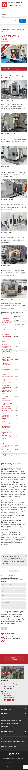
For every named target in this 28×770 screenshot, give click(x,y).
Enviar (23, 21)
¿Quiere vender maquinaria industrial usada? (10, 738)
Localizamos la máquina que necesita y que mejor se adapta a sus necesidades (14, 637)
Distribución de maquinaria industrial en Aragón (11, 720)
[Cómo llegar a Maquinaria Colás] (12, 667)
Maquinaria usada (5, 734)
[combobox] (4, 16)
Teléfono (4, 14)
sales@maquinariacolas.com (16, 541)
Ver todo (14, 571)
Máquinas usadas (6, 29)
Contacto (19, 766)
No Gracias (14, 21)
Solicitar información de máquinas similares (14, 69)
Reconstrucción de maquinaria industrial (9, 723)
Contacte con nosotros (9, 641)
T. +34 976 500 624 (8, 693)
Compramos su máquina (9, 633)
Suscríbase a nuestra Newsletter (14, 659)
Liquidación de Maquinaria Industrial (9, 746)
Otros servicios (4, 726)
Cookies (19, 762)
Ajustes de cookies (11, 766)
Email (3, 8)
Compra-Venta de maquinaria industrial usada (11, 717)
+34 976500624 (20, 539)
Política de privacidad (11, 762)
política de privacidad (11, 619)
